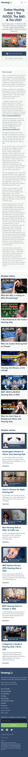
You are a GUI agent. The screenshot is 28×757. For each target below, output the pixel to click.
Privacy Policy (4, 737)
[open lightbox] (14, 40)
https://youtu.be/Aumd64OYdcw (11, 115)
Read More (5, 466)
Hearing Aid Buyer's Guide (8, 684)
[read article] (14, 441)
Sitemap (3, 740)
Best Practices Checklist (7, 682)
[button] (22, 3)
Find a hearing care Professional (14, 58)
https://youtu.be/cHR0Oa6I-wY (11, 129)
